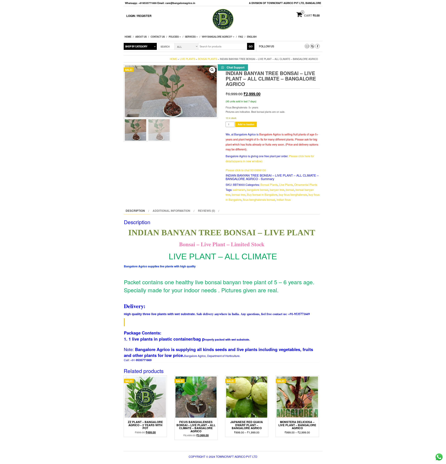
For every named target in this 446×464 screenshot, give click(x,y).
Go (251, 46)
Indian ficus (283, 200)
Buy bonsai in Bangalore (262, 195)
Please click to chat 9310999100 (246, 170)
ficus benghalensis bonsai (259, 200)
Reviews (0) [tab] (206, 211)
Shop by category (136, 46)
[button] (212, 70)
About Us (141, 36)
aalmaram (239, 190)
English (251, 36)
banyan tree (277, 190)
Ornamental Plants (305, 185)
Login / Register (139, 16)
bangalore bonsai (257, 190)
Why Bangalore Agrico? (217, 36)
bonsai (290, 190)
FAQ (240, 36)
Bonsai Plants (207, 59)
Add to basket (246, 124)
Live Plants (187, 59)
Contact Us (158, 36)
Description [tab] (135, 211)
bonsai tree (238, 195)
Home (128, 36)
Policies (174, 36)
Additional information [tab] (171, 211)
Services (190, 36)
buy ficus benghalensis (293, 195)
